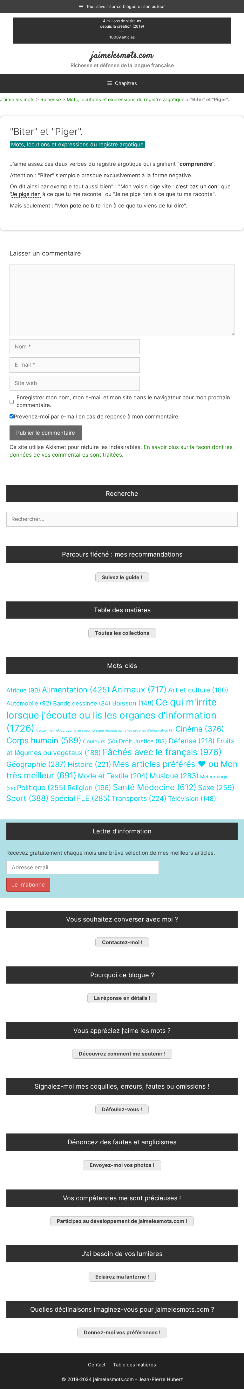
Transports (139, 798)
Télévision (192, 799)
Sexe (216, 787)
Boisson (133, 703)
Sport (27, 798)
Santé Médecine (154, 787)
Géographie (36, 764)
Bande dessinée (82, 703)
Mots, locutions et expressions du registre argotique (126, 99)
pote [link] (75, 205)
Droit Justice (143, 741)
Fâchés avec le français (162, 752)
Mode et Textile (113, 776)
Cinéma (199, 728)
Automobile (28, 703)
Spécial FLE (80, 798)
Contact (96, 1365)
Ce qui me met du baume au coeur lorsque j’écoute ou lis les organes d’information (105, 730)
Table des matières (134, 1365)
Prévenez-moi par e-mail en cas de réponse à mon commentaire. (97, 416)
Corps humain (43, 740)
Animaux (139, 689)
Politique (41, 787)
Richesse (50, 99)
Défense (192, 741)
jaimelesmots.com (122, 55)
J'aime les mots (17, 99)
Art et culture (198, 690)
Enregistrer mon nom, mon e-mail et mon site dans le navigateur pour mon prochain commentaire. (123, 401)
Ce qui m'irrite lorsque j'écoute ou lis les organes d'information (111, 715)
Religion (89, 787)
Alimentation (76, 689)
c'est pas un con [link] (196, 186)
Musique (174, 775)
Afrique (23, 690)
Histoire (89, 764)
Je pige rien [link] (26, 194)
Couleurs (100, 741)
